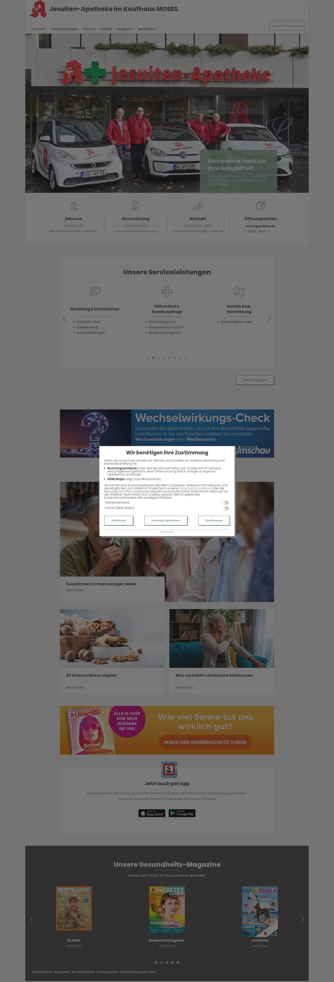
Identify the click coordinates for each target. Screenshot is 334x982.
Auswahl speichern (165, 520)
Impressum (167, 531)
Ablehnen (118, 520)
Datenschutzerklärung (196, 488)
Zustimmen (214, 520)
